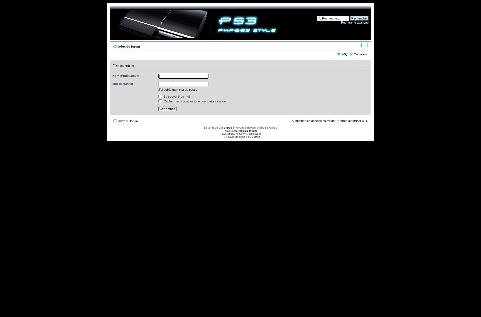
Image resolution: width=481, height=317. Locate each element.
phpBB (228, 127)
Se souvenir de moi (176, 96)
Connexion (361, 54)
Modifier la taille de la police (364, 45)
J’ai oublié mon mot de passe (177, 89)
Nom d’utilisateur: (125, 75)
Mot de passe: (122, 83)
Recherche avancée (355, 22)
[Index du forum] (197, 23)
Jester (256, 136)
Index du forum (128, 46)
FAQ (345, 54)
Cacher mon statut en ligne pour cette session (194, 101)
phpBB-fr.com (248, 130)
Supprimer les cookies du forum (313, 120)
